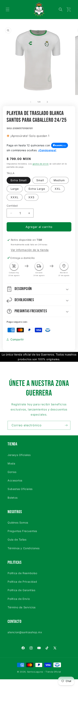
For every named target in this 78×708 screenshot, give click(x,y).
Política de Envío (19, 598)
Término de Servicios (22, 607)
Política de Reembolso (22, 573)
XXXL (15, 197)
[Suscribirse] (66, 425)
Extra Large (37, 188)
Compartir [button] (17, 339)
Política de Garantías (21, 590)
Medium (59, 180)
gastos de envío (41, 164)
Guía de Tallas (17, 539)
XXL (58, 188)
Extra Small (19, 180)
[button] (7, 9)
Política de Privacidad (22, 581)
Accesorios (15, 480)
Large (15, 188)
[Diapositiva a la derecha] (47, 102)
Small (40, 180)
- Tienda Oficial (52, 671)
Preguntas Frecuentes (22, 531)
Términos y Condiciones (23, 548)
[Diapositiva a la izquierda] (31, 102)
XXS (31, 197)
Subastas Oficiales (20, 489)
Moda (11, 463)
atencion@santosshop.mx (25, 632)
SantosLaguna (35, 671)
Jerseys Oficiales (19, 455)
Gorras (12, 472)
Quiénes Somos (18, 522)
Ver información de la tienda (30, 249)
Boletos (12, 497)
